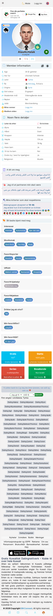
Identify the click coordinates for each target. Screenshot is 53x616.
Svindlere (22, 537)
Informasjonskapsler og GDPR (17, 541)
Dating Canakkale (39, 437)
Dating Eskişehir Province (33, 459)
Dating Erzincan (26, 454)
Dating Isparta (44, 468)
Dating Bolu (44, 433)
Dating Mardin (14, 498)
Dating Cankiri (13, 441)
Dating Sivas (44, 516)
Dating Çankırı (26, 441)
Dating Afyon (40, 402)
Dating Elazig (46, 450)
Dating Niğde (8, 507)
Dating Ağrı (18, 411)
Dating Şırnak (13, 520)
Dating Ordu (19, 507)
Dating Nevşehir (42, 502)
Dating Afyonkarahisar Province (36, 406)
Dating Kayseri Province (41, 481)
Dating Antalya (21, 415)
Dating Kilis (12, 485)
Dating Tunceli (22, 524)
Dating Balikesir (42, 420)
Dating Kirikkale (25, 485)
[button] (3, 3)
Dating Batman (29, 428)
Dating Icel (33, 468)
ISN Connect (26, 608)
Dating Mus (29, 502)
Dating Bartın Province (13, 428)
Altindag (31, 84)
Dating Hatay (22, 468)
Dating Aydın (10, 420)
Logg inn (38, 3)
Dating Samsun (26, 511)
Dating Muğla (39, 498)
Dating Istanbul (14, 472)
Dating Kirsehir (13, 489)
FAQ (26, 547)
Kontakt (45, 544)
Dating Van (46, 524)
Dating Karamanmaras (28, 476)
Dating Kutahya (13, 494)
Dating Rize (45, 507)
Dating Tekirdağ (27, 520)
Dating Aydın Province (25, 420)
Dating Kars (43, 476)
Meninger (40, 537)
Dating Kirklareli (39, 485)
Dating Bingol (22, 433)
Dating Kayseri (24, 481)
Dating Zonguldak (26, 533)
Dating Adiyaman (26, 402)
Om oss (44, 541)
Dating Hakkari (9, 468)
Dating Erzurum (40, 454)
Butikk (31, 537)
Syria (30, 87)
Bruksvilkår (20, 544)
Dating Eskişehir (16, 459)
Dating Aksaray (30, 411)
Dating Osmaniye (32, 507)
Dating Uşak (35, 524)
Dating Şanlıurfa (40, 511)
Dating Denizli (13, 446)
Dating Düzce (21, 450)
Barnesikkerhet (33, 544)
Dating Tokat (40, 520)
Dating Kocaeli (26, 489)
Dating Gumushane (41, 463)
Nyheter (12, 537)
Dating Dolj (41, 446)
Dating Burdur (12, 437)
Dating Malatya (27, 494)
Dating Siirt (8, 516)
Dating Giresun (26, 463)
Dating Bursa (25, 437)
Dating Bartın (44, 424)
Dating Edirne (33, 450)
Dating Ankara (7, 415)
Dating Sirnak (32, 516)
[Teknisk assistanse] (43, 612)
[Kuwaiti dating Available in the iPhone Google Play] (35, 551)
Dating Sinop (20, 516)
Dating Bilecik (9, 433)
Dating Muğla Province (14, 502)
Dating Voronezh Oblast (14, 529)
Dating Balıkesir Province (27, 424)
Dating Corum (39, 441)
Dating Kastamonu (10, 481)
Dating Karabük (39, 472)
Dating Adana (13, 402)
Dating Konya (40, 489)
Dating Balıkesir (10, 424)
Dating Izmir (26, 472)
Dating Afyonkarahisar (13, 406)
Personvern (8, 544)
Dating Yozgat (43, 529)
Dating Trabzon (9, 524)
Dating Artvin (34, 415)
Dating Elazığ (12, 454)
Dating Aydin (46, 415)
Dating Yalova (30, 529)
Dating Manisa (40, 494)
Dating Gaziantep (11, 463)
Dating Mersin (26, 498)
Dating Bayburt (43, 428)
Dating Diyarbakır (27, 446)
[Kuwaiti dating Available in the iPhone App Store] (18, 551)
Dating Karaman (11, 476)
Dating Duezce (8, 450)
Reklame (36, 541)
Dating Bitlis (33, 433)
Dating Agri (7, 411)
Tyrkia (30, 80)
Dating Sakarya (12, 511)
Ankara (39, 83)
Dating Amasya (44, 411)
